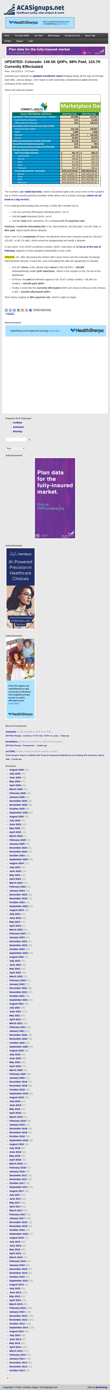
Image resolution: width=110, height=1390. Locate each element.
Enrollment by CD (72, 36)
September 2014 (18, 1327)
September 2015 (18, 1280)
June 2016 (15, 1245)
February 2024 (17, 886)
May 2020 (14, 1062)
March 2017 (16, 1210)
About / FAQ (90, 36)
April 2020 (15, 1066)
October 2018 (17, 1136)
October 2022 (17, 949)
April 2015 (15, 1300)
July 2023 (14, 914)
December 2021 (18, 988)
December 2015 (18, 1269)
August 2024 (16, 863)
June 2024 (15, 871)
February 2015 (17, 1308)
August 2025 (16, 816)
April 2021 (15, 1019)
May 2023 (14, 922)
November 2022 (18, 945)
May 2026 (14, 781)
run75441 (10, 751)
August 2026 (16, 769)
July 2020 (14, 1054)
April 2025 (15, 832)
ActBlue (17, 422)
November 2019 (18, 1085)
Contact (8, 41)
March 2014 (16, 1351)
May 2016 (14, 1249)
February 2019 (17, 1120)
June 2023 (15, 918)
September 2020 (18, 1046)
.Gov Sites (38, 36)
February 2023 (17, 933)
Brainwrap (101, 1387)
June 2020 (15, 1058)
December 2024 (18, 847)
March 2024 (16, 882)
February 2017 (17, 1214)
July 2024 (14, 867)
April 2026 (15, 785)
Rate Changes (54, 36)
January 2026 (17, 797)
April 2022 (15, 972)
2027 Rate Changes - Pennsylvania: (20, 745)
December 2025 (18, 801)
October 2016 (17, 1230)
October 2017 (17, 1183)
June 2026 (15, 777)
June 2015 (15, 1292)
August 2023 (16, 910)
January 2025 (17, 844)
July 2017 (14, 1195)
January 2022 (17, 984)
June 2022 (15, 965)
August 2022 (16, 957)
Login (30, 41)
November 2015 (18, 1273)
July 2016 (14, 1241)
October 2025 (17, 808)
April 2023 (15, 925)
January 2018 (17, 1171)
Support (19, 41)
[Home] (34, 14)
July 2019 (14, 1101)
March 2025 (16, 836)
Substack (18, 427)
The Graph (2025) (22, 36)
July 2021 (14, 1007)
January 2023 (17, 937)
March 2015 (16, 1304)
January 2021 (17, 1031)
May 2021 (14, 1015)
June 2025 (15, 824)
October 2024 (17, 855)
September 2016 (18, 1234)
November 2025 (18, 804)
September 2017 (18, 1187)
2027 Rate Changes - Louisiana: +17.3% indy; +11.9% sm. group (32, 736)
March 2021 (16, 1023)
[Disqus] (55, 375)
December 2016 (18, 1222)
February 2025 (17, 840)
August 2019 (16, 1097)
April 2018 (15, 1159)
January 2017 (17, 1218)
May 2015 (14, 1296)
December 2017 (18, 1175)
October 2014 (17, 1323)
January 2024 (17, 890)
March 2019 (16, 1117)
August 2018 (16, 1144)
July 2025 (14, 820)
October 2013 (17, 1370)
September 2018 (18, 1140)
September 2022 (18, 953)
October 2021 (17, 996)
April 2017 (15, 1206)
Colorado (10, 314)
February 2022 (17, 980)
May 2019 (14, 1109)
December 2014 (18, 1316)
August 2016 (16, 1237)
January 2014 (17, 1358)
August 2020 (16, 1050)
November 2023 (18, 898)
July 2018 (14, 1148)
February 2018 (17, 1167)
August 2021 (16, 1003)
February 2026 (17, 793)
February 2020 (17, 1074)
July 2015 (14, 1288)
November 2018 (18, 1132)
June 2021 (15, 1011)
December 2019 (18, 1081)
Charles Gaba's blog (42, 310)
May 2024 (14, 875)
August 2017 (16, 1191)
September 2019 (18, 1093)
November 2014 (18, 1319)
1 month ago (16, 759)
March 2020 (16, 1070)
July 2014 (14, 1335)
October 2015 (17, 1276)
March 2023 (16, 929)
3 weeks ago (42, 745)
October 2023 (17, 902)
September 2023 (18, 906)
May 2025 (14, 828)
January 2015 (17, 1312)
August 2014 (16, 1331)
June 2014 (15, 1339)
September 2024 (18, 859)
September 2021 (18, 1000)
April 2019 (15, 1113)
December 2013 (18, 1362)
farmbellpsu (12, 741)
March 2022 (16, 976)
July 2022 (14, 960)
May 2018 (14, 1156)
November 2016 (18, 1226)
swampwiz (11, 731)
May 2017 (14, 1202)
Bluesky (17, 431)
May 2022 (14, 968)
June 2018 (15, 1152)
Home (7, 36)
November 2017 (18, 1179)
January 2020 (17, 1078)
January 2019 (17, 1124)
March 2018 (16, 1163)
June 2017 (15, 1198)
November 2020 (18, 1038)
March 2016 (16, 1257)
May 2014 (14, 1343)
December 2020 (18, 1035)
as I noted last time (31, 191)
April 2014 (15, 1347)
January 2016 (17, 1265)
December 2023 (18, 894)
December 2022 (18, 941)
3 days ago (64, 736)
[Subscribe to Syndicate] (7, 1379)
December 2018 (18, 1128)
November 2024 (18, 851)
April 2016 (15, 1253)
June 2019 (15, 1105)
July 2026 (14, 773)
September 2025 (18, 812)
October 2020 (17, 1042)
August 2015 (16, 1284)
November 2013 (18, 1366)
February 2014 (17, 1354)
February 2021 (17, 1027)
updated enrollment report (48, 76)
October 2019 (17, 1089)
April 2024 (15, 879)
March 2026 (16, 789)
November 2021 (18, 992)
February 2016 (17, 1261)
